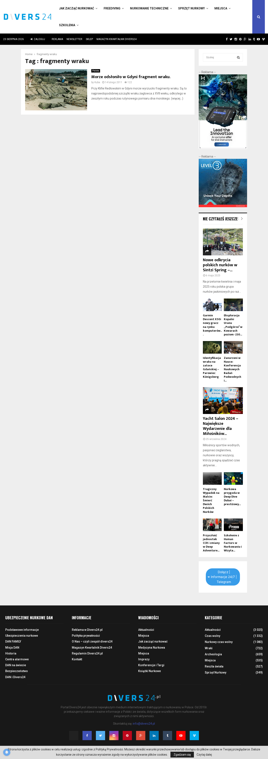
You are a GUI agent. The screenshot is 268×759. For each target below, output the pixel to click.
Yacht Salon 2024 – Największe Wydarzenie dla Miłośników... (220, 426)
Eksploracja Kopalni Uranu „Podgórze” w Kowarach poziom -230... (233, 325)
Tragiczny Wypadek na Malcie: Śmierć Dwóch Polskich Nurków (211, 500)
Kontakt (77, 659)
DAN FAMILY (13, 641)
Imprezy (143, 659)
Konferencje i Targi (151, 665)
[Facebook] (87, 735)
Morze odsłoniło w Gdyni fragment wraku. (130, 76)
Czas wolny (212, 635)
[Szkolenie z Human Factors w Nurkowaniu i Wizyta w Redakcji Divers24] (233, 524)
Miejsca (220, 8)
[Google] (140, 735)
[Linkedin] (154, 735)
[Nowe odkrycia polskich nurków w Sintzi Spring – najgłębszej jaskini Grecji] (223, 242)
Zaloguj (39, 39)
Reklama (57, 39)
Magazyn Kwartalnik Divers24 (117, 39)
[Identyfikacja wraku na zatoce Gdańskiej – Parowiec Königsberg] (212, 347)
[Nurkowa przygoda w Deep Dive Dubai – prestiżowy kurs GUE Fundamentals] (233, 478)
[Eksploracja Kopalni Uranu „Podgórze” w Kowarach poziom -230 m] (233, 305)
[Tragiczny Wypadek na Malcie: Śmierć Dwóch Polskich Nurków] (212, 478)
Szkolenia (67, 25)
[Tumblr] (167, 735)
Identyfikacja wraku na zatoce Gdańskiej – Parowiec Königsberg (212, 367)
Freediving (112, 8)
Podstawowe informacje (22, 629)
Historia (10, 653)
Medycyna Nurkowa (151, 647)
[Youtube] (181, 735)
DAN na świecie (15, 665)
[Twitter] (100, 735)
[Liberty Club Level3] (223, 206)
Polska (95, 71)
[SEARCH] (238, 57)
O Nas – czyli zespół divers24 (92, 641)
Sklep (89, 39)
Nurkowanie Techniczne (149, 8)
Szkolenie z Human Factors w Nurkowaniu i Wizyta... (233, 543)
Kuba (97, 82)
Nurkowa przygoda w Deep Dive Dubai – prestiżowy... (232, 497)
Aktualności (146, 629)
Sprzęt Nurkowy (191, 8)
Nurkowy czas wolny (219, 642)
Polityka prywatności (86, 635)
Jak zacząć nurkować (76, 8)
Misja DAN (12, 647)
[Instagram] (114, 735)
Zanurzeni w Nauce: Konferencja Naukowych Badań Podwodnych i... (232, 369)
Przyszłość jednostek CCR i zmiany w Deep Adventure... (211, 543)
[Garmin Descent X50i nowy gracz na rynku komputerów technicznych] (212, 305)
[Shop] (223, 39)
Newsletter (74, 39)
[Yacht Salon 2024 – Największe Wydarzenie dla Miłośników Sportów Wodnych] (223, 400)
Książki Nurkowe (149, 671)
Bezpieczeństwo (16, 671)
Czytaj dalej (204, 754)
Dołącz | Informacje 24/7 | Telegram (224, 577)
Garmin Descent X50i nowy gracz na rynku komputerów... (212, 325)
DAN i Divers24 (15, 677)
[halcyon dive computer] (223, 148)
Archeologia (213, 654)
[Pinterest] (127, 735)
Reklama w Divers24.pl (87, 629)
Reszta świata (214, 666)
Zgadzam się (182, 754)
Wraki (209, 648)
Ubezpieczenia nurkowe (21, 635)
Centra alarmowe (17, 659)
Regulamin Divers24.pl (87, 653)
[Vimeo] (194, 735)
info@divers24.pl (144, 723)
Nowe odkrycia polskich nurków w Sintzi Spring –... (220, 265)
